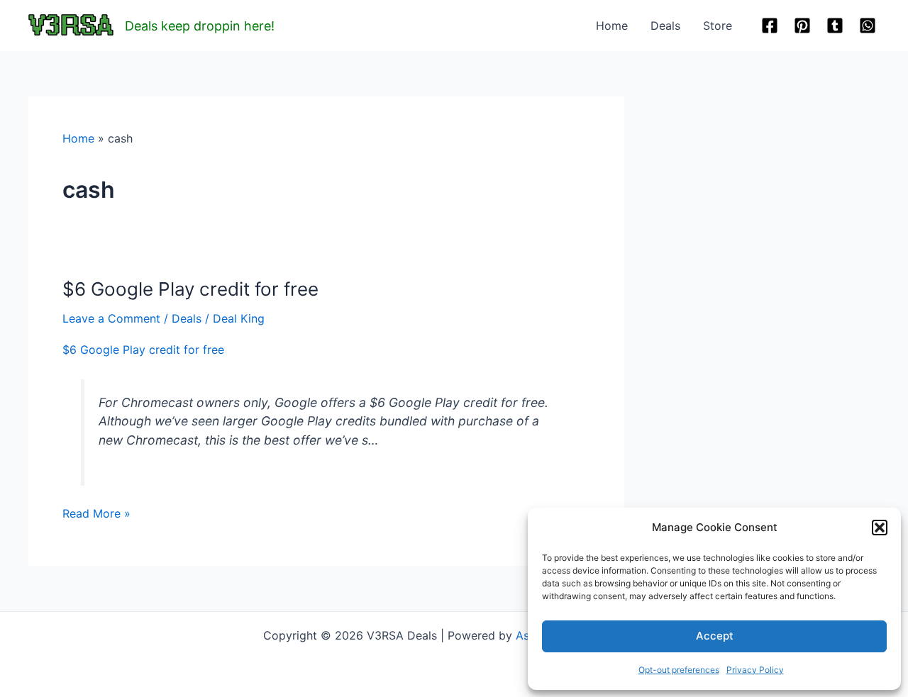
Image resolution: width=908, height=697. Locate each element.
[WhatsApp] (868, 25)
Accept (714, 635)
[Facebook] (770, 25)
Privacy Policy (755, 669)
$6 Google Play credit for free (190, 289)
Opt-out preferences (678, 669)
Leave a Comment (111, 318)
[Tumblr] (835, 25)
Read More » (96, 514)
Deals (665, 25)
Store (717, 25)
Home (612, 25)
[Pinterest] (802, 25)
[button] (880, 527)
